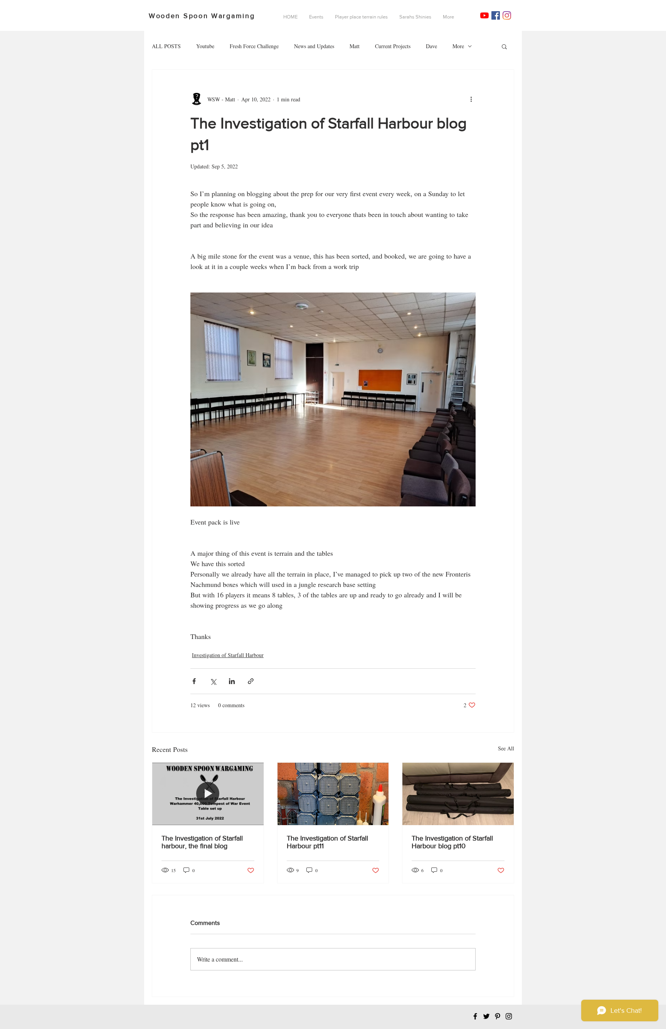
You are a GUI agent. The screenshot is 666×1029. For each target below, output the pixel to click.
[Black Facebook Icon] (475, 1016)
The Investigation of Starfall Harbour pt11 (327, 842)
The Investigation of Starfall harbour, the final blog (202, 842)
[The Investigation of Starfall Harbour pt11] (333, 794)
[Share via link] (250, 681)
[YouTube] (484, 15)
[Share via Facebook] (194, 681)
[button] (504, 46)
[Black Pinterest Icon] (497, 1016)
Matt (355, 46)
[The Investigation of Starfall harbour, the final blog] (208, 794)
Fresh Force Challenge (254, 46)
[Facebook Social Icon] (495, 15)
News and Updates (314, 46)
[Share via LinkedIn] (231, 681)
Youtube (205, 46)
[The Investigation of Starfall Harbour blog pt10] (458, 794)
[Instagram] (507, 15)
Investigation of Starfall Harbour (228, 655)
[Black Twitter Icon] (486, 1016)
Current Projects (392, 46)
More (458, 46)
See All (506, 748)
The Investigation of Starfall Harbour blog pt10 (452, 842)
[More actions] (471, 99)
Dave (431, 46)
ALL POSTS (166, 46)
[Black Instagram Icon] (509, 1016)
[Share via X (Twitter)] (213, 681)
